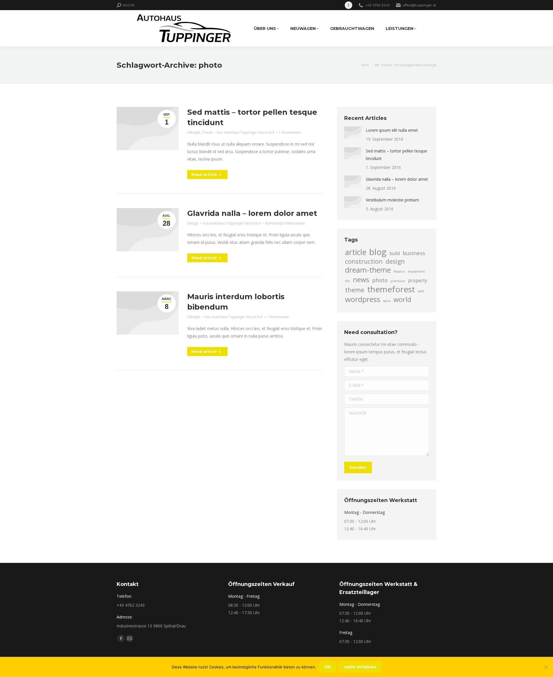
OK (327, 667)
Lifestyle (193, 132)
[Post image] (352, 133)
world (402, 299)
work (387, 301)
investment (416, 271)
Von (245, 132)
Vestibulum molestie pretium (392, 200)
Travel (207, 132)
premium (398, 281)
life (347, 281)
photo (380, 280)
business (414, 253)
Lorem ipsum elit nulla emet (392, 130)
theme (354, 290)
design (395, 261)
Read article (204, 174)
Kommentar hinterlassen (285, 223)
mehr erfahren (360, 667)
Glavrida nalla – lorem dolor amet (252, 213)
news (361, 279)
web (421, 291)
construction (364, 261)
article (355, 252)
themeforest (391, 289)
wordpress (362, 299)
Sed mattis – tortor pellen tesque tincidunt (396, 154)
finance (399, 271)
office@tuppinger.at (419, 5)
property (417, 280)
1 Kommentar (290, 132)
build (394, 253)
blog (378, 252)
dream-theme (368, 270)
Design (192, 223)
